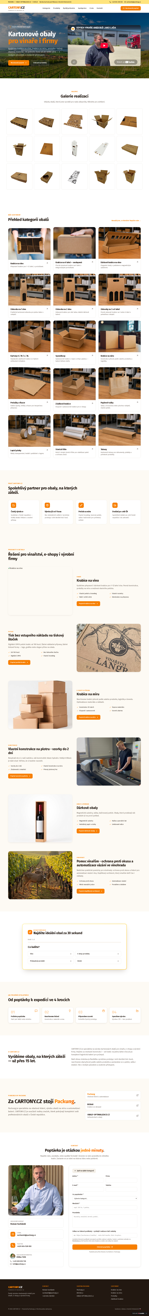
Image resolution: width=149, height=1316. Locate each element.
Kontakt (100, 8)
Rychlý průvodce (69, 8)
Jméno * (75, 1176)
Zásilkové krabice (117, 1299)
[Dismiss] (146, 1313)
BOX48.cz (80, 1293)
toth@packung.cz (19, 1264)
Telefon (108, 1185)
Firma (108, 1176)
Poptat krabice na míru (87, 717)
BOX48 (35, 2)
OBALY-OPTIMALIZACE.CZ (23, 2)
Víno (31, 954)
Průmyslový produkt (37, 961)
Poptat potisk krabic (18, 662)
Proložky (114, 1296)
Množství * (76, 1203)
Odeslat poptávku (103, 1247)
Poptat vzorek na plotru (19, 776)
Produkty (56, 8)
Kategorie (46, 8)
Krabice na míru (116, 1293)
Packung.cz (80, 1290)
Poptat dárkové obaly (87, 831)
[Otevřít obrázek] (19, 121)
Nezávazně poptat (17, 63)
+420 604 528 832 (117, 2)
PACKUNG (11, 2)
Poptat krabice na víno (87, 603)
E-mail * (75, 1185)
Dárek (79, 961)
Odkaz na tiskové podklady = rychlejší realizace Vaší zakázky (94, 1231)
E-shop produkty (83, 954)
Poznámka (76, 1213)
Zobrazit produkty (40, 63)
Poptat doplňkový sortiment (89, 891)
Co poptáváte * (77, 1194)
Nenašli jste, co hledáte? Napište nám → (126, 221)
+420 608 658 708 (19, 1261)
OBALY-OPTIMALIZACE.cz (85, 1296)
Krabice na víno (116, 1290)
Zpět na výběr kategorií (85, 1171)
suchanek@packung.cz (134, 2)
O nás (92, 8)
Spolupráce (82, 8)
